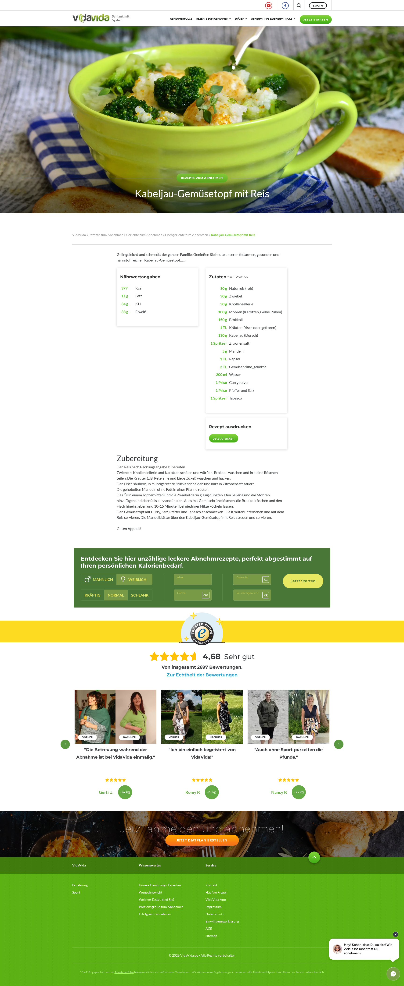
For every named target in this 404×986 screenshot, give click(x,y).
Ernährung (80, 885)
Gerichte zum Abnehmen (144, 235)
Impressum (214, 907)
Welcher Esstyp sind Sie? (156, 899)
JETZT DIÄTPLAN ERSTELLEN (202, 840)
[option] (115, 744)
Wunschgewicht (150, 892)
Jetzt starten (315, 19)
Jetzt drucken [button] (223, 438)
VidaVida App (216, 899)
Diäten (239, 18)
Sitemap (211, 936)
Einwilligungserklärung (222, 921)
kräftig (93, 595)
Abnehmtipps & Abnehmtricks (272, 18)
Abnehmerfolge (181, 18)
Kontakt (211, 885)
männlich (103, 579)
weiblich (137, 579)
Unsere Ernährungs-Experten (160, 885)
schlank (139, 595)
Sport (76, 892)
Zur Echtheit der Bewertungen (202, 675)
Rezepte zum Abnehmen (212, 18)
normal (116, 595)
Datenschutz (215, 914)
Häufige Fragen (216, 892)
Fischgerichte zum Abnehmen (186, 235)
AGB (209, 928)
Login (318, 5)
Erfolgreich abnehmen (155, 914)
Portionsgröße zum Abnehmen (161, 907)
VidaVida (79, 235)
